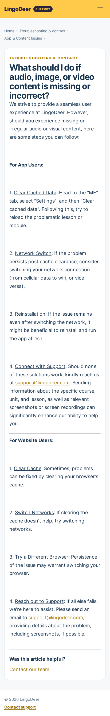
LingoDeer (17, 9)
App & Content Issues (23, 38)
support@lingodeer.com (42, 382)
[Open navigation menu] (100, 9)
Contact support (20, 707)
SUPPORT (43, 9)
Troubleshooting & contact (42, 31)
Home (9, 31)
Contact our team (29, 669)
